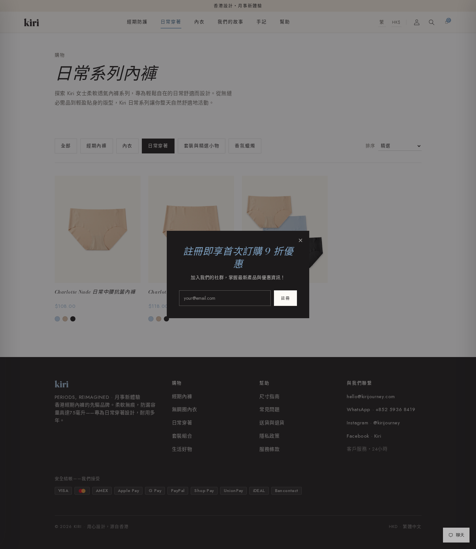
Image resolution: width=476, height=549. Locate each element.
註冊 (285, 298)
